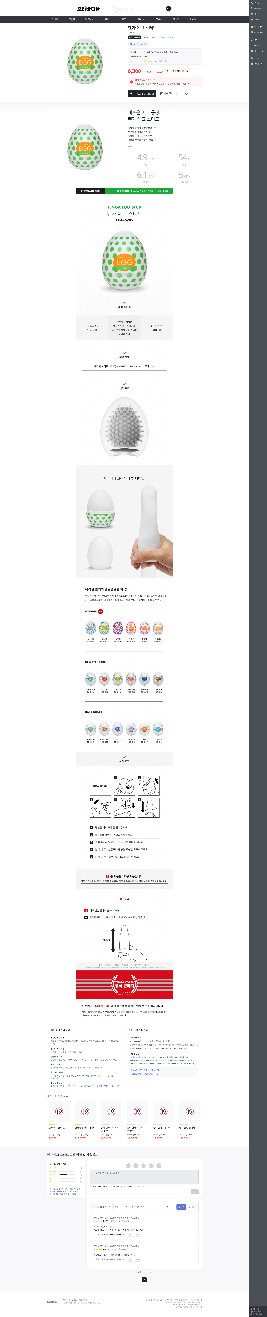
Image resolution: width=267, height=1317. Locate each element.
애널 (107, 19)
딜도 (124, 19)
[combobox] (102, 1206)
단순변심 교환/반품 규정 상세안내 (145, 1070)
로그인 (256, 3)
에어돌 (141, 19)
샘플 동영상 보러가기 (107, 1086)
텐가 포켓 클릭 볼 (57, 1127)
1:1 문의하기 (134, 1057)
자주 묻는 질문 (259, 51)
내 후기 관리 (258, 32)
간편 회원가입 (259, 8)
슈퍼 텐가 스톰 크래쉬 (163, 1127)
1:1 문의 (257, 58)
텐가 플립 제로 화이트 (85, 1127)
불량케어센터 (259, 64)
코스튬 (176, 19)
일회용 (154, 37)
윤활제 (72, 19)
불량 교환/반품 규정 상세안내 (143, 1074)
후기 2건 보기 (160, 60)
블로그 (256, 40)
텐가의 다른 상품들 (57, 1096)
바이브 (193, 19)
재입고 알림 (143, 93)
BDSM (158, 19)
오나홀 (55, 19)
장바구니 (257, 14)
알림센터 (257, 19)
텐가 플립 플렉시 (187, 1127)
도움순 (191, 1206)
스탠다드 (171, 37)
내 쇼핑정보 (258, 27)
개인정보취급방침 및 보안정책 (77, 1300)
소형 (162, 37)
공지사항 (257, 45)
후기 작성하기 (145, 1272)
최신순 (181, 1206)
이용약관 (63, 1300)
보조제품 (89, 19)
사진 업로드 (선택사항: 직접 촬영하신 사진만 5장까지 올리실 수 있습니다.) (120, 1186)
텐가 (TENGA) (134, 37)
